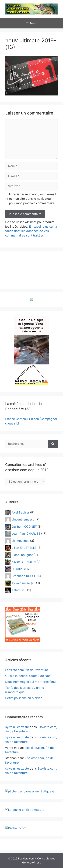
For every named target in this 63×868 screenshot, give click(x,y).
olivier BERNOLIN (24, 562)
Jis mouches (20, 540)
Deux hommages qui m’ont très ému (30, 682)
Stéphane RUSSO (24, 576)
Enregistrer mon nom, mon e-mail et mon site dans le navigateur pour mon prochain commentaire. (32, 199)
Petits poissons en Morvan (23, 698)
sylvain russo (21, 583)
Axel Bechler (20, 512)
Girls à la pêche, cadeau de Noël (28, 676)
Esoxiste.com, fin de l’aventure (26, 670)
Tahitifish (18, 590)
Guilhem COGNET (24, 526)
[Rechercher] (53, 444)
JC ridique (19, 569)
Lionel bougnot (22, 555)
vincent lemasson (24, 519)
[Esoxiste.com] (31, 8)
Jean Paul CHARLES (26, 533)
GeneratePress (31, 862)
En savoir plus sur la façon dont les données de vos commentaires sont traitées (31, 231)
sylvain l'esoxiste (17, 727)
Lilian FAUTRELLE (24, 547)
